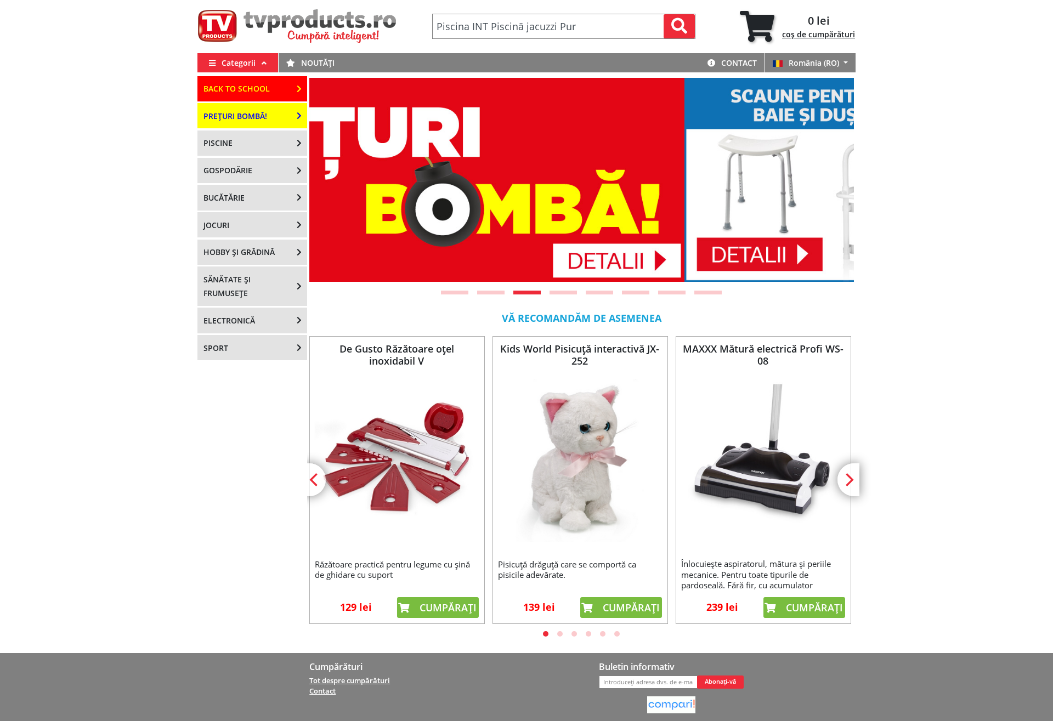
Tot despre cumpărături (349, 680)
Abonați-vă (720, 681)
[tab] (797, 27)
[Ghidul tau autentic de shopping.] (671, 704)
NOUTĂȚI (317, 63)
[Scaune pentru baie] (583, 180)
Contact (738, 63)
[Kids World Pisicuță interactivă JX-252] (579, 460)
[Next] (832, 179)
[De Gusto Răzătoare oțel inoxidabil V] (396, 460)
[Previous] (331, 179)
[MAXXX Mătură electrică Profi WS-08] (763, 460)
